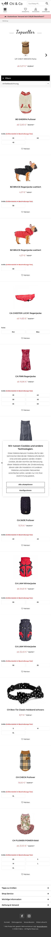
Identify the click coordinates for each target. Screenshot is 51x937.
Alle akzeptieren (26, 484)
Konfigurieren (25, 490)
